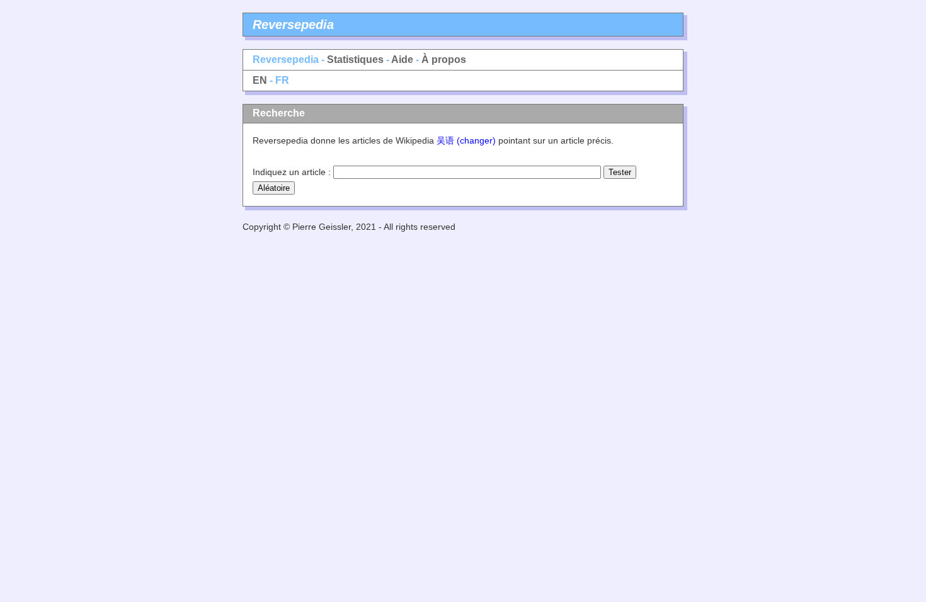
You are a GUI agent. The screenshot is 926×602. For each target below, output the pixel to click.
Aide (402, 59)
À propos (443, 59)
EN (260, 80)
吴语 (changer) (466, 140)
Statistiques (355, 59)
